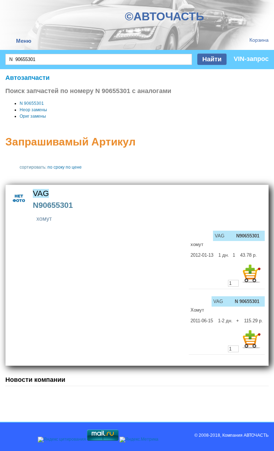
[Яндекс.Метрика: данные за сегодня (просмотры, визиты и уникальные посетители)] (139, 439)
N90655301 (53, 205)
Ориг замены (33, 116)
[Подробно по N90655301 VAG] (19, 206)
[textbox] (98, 59)
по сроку (56, 167)
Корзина (259, 40)
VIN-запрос (251, 58)
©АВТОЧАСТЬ (164, 16)
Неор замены (33, 109)
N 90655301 (32, 103)
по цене (74, 167)
